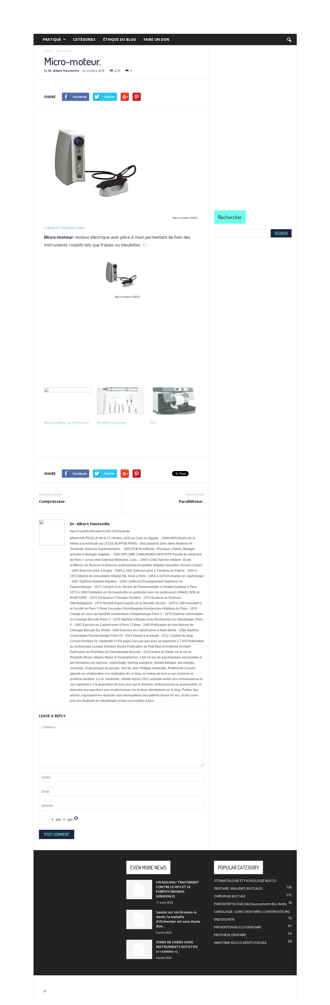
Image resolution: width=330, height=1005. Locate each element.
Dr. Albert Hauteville (63, 71)
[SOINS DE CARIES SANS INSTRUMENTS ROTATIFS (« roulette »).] (139, 949)
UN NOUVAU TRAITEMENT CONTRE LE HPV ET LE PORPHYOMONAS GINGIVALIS (177, 889)
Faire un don (156, 39)
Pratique (52, 39)
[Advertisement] (121, 341)
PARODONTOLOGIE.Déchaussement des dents (250, 904)
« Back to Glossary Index (64, 228)
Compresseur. (52, 501)
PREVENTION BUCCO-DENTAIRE (237, 927)
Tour (152, 422)
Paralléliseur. (191, 501)
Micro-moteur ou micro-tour (66, 422)
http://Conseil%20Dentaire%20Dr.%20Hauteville (100, 531)
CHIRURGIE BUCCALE (229, 896)
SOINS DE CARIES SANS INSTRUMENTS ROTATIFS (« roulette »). (177, 947)
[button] (289, 40)
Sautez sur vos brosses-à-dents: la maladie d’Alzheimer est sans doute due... (178, 919)
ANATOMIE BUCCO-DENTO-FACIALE (240, 942)
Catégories (84, 39)
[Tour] (173, 400)
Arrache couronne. (112, 422)
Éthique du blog (119, 39)
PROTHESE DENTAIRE (230, 934)
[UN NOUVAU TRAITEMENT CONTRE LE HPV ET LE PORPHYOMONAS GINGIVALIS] (139, 889)
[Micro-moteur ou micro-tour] (68, 400)
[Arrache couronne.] (120, 400)
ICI (144, 245)
